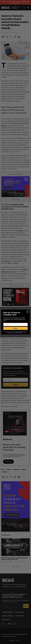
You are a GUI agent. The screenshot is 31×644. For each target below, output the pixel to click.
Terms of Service (19, 331)
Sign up (15, 328)
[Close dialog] (27, 312)
